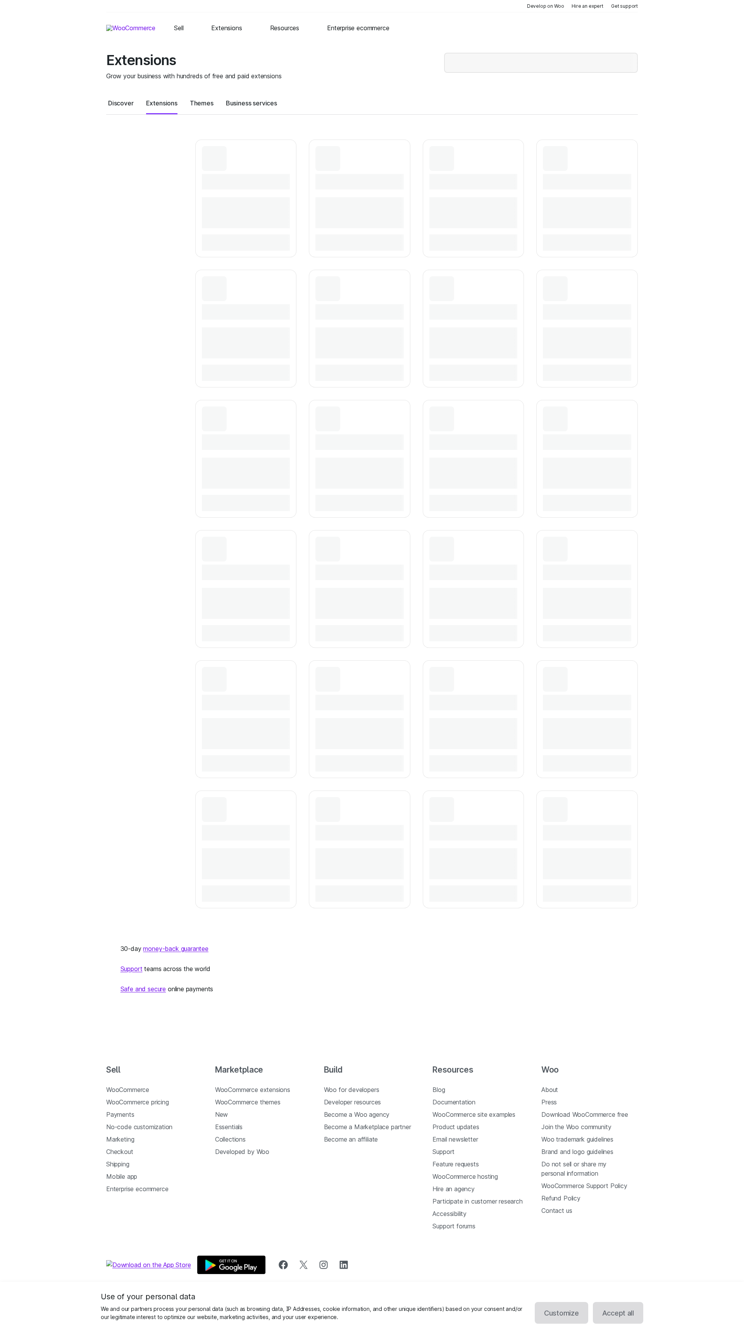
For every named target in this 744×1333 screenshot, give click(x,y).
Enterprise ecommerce (137, 1189)
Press (549, 1102)
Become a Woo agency (357, 1114)
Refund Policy (560, 1198)
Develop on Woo (545, 6)
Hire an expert (587, 6)
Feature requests (455, 1164)
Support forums (453, 1226)
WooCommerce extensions (252, 1090)
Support (132, 969)
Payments (120, 1114)
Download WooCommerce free (584, 1114)
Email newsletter (455, 1139)
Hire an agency (453, 1189)
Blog (438, 1090)
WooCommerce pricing (137, 1102)
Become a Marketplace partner (367, 1127)
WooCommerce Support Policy (584, 1186)
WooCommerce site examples (473, 1114)
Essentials (229, 1127)
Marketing (120, 1139)
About (549, 1090)
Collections (230, 1139)
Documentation (453, 1102)
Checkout (119, 1152)
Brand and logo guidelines (577, 1152)
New (221, 1114)
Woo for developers (351, 1090)
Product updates (455, 1127)
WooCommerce (127, 1090)
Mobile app (121, 1176)
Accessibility (449, 1214)
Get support (624, 6)
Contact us (556, 1210)
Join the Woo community (576, 1127)
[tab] (121, 103)
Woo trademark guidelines (577, 1139)
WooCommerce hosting (465, 1176)
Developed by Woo (242, 1152)
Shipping (117, 1164)
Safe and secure (143, 989)
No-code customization (139, 1127)
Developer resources (352, 1102)
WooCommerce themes (248, 1102)
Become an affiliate (351, 1139)
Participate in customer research (477, 1201)
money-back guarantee (175, 948)
